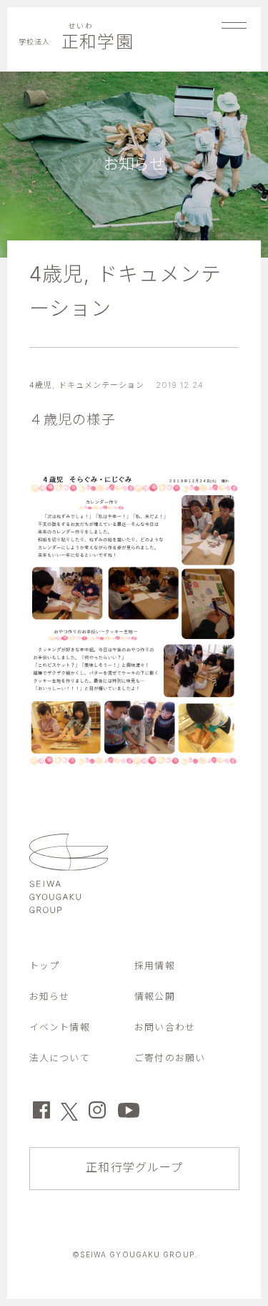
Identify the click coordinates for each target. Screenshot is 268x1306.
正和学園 (76, 41)
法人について (59, 1058)
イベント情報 (59, 1027)
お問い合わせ (164, 1027)
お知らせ (49, 996)
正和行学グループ (134, 1167)
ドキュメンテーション (102, 385)
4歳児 (56, 274)
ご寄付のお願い (169, 1058)
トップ (44, 965)
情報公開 (154, 996)
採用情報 (154, 965)
